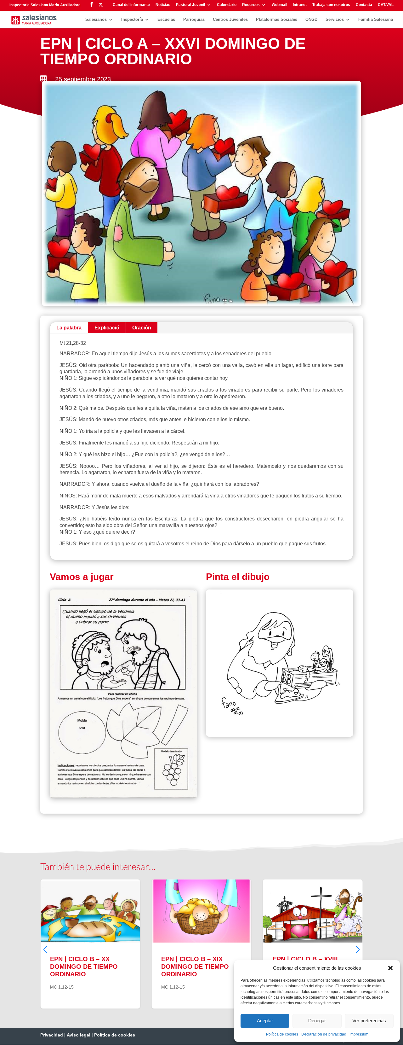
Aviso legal (78, 1034)
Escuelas (166, 19)
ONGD (311, 19)
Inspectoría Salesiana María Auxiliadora (45, 5)
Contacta (364, 5)
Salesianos (96, 19)
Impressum (358, 1034)
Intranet (300, 5)
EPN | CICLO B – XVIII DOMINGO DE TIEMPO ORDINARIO (295, 944)
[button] (390, 968)
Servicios (335, 19)
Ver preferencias (369, 1020)
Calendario (226, 5)
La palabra (69, 327)
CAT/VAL (386, 5)
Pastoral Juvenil (190, 5)
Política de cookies (282, 1034)
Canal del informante (131, 5)
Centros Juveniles (230, 19)
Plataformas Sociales (276, 19)
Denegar (317, 1020)
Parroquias (194, 19)
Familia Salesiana (375, 19)
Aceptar (265, 1020)
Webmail (279, 5)
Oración (141, 327)
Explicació (106, 327)
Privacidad (51, 1034)
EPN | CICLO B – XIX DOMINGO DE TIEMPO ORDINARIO (184, 944)
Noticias (163, 5)
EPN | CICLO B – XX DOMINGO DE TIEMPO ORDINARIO (73, 944)
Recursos (251, 5)
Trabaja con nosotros (331, 5)
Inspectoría (132, 19)
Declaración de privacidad (323, 1034)
